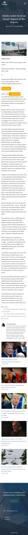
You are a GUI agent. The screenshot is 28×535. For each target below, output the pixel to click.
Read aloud (6, 88)
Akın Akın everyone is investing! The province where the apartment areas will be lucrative (13, 316)
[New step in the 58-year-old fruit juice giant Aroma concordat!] (14, 382)
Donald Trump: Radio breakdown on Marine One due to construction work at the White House (13, 469)
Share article (15, 94)
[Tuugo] (4, 3)
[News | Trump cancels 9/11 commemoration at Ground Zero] (14, 356)
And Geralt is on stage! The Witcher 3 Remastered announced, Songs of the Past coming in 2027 (13, 441)
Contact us (14, 501)
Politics (6, 307)
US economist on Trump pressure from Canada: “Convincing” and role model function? (12, 413)
